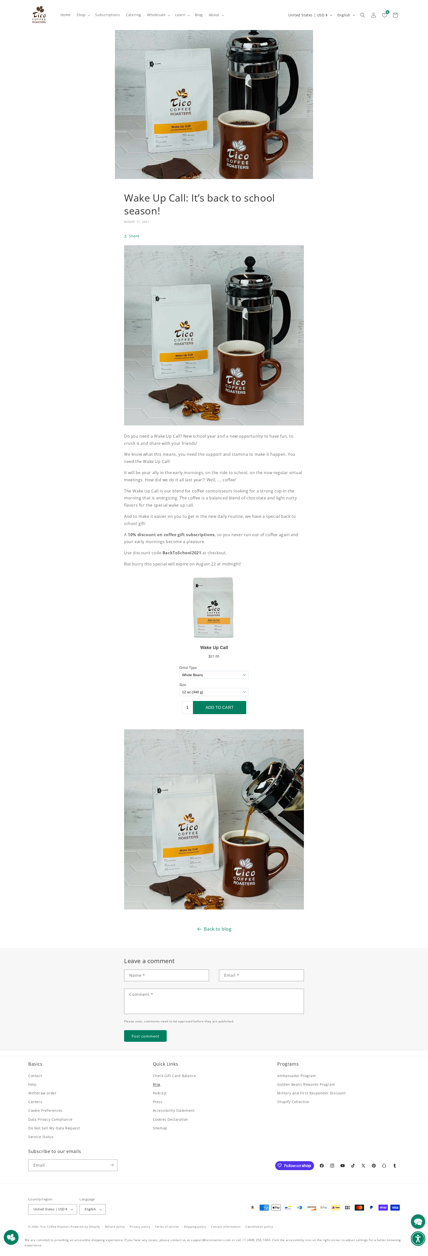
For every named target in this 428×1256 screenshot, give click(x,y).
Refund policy (115, 1226)
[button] (83, 15)
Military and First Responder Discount (311, 1092)
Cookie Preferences (45, 1110)
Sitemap (160, 1127)
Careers (35, 1101)
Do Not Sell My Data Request (54, 1127)
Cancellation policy (259, 1226)
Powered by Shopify (85, 1226)
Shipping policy (195, 1226)
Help (32, 1084)
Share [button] (134, 236)
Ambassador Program (296, 1075)
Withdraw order (42, 1092)
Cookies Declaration (170, 1119)
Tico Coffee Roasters (55, 1226)
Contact (35, 1075)
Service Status (41, 1136)
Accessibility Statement (174, 1110)
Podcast (160, 1092)
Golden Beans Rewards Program (306, 1084)
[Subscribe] (111, 1165)
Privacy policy (140, 1226)
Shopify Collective (293, 1101)
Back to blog (217, 929)
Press (157, 1101)
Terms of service (167, 1226)
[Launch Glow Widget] (11, 1237)
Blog (156, 1084)
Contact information (226, 1226)
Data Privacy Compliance (50, 1119)
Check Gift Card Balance (174, 1075)
